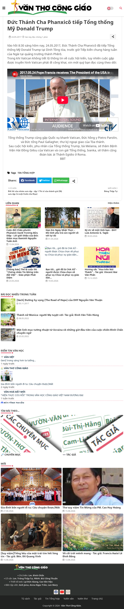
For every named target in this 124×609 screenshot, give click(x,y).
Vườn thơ (83, 598)
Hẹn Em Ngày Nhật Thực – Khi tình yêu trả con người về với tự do (62, 233)
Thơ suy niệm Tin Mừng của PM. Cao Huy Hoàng (92, 507)
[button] (121, 8)
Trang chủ (97, 598)
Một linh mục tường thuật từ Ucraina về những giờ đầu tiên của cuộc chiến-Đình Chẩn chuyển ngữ (70, 331)
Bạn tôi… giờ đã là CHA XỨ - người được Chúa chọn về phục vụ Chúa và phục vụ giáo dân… (62, 273)
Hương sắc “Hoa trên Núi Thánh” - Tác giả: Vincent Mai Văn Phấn (101, 272)
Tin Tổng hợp (52, 598)
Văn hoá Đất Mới (14, 391)
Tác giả (37, 598)
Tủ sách (25, 598)
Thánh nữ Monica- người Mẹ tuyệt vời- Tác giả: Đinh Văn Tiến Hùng (58, 314)
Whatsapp (62, 180)
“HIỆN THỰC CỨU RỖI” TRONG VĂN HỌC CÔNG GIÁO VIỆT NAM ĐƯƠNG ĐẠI (42, 395)
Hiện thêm (113, 202)
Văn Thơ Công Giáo (16, 368)
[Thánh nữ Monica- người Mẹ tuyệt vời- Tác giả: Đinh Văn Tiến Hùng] (8, 319)
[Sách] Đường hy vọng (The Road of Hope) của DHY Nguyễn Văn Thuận (59, 300)
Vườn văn (69, 598)
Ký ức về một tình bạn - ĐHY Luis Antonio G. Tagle (101, 231)
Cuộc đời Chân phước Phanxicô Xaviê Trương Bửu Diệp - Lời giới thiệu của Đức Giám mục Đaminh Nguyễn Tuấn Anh (22, 235)
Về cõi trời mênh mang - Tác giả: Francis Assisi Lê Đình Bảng (92, 555)
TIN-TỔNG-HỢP (26, 172)
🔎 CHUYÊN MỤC (11, 454)
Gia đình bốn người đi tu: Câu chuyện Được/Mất (27, 384)
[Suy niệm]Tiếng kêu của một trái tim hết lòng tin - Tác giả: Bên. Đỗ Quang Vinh (29, 555)
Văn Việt (9, 357)
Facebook (30, 180)
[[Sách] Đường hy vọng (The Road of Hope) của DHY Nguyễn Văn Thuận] (8, 305)
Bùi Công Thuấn (14, 402)
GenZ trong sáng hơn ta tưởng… (18, 360)
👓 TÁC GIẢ (69, 454)
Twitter (46, 180)
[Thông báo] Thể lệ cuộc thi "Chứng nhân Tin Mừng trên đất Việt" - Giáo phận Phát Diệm (22, 273)
